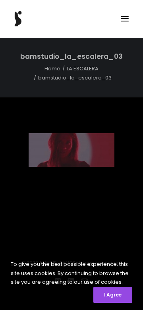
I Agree (113, 294)
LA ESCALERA (83, 68)
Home (52, 68)
